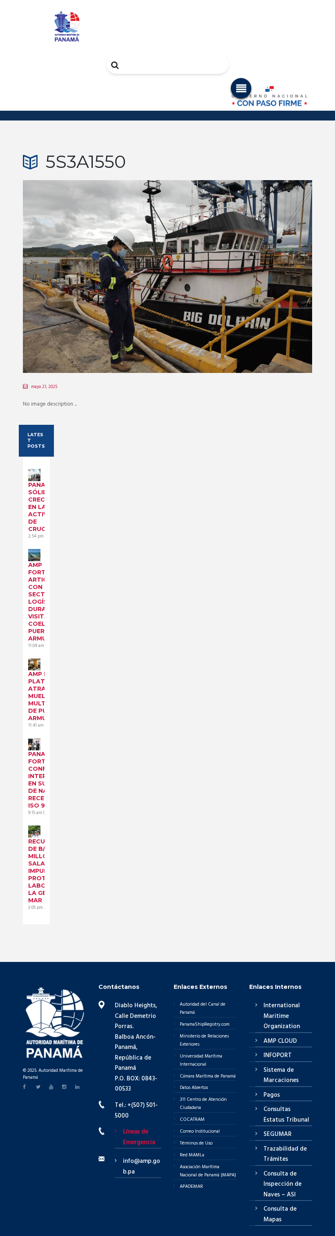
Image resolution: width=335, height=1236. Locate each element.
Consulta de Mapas (280, 1214)
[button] (241, 88)
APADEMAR (191, 1186)
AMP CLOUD (280, 1041)
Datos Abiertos (194, 1087)
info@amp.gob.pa (141, 1166)
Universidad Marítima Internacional (201, 1060)
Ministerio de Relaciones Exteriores (204, 1040)
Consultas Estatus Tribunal (286, 1114)
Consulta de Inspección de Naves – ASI (283, 1184)
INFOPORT (278, 1055)
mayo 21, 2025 (44, 386)
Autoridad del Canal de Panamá (203, 1008)
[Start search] (115, 64)
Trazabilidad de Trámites (285, 1154)
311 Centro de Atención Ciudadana (203, 1103)
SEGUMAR (278, 1134)
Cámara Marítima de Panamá (208, 1076)
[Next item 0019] (240, 264)
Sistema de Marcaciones (281, 1075)
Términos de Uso (196, 1143)
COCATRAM (192, 1119)
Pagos (272, 1095)
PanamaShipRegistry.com (205, 1024)
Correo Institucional (200, 1131)
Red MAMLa (192, 1155)
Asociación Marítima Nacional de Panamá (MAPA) (208, 1171)
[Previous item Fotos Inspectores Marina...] (95, 264)
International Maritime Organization (282, 1016)
